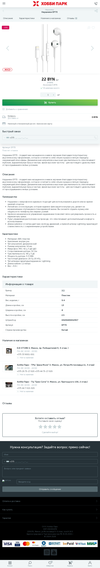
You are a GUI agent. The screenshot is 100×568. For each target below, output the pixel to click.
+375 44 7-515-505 (26, 388)
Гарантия (6, 518)
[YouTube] (54, 552)
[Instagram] (47, 552)
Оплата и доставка (11, 501)
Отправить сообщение (50, 489)
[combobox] (8, 137)
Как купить (7, 509)
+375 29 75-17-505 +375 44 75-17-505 (35, 371)
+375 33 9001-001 (25, 354)
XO (63, 290)
